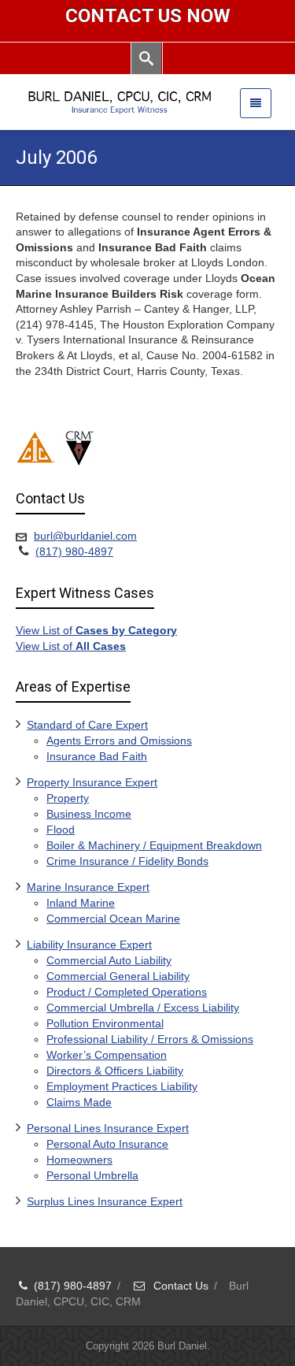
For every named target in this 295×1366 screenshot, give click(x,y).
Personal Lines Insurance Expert (108, 1128)
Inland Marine (80, 902)
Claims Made (79, 1102)
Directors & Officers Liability (114, 1070)
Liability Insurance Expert (89, 944)
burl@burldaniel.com (85, 535)
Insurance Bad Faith (96, 756)
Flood (60, 829)
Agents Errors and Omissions (119, 740)
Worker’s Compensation (106, 1055)
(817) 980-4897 (74, 551)
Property (67, 798)
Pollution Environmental (105, 1023)
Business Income (88, 813)
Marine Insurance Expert (88, 887)
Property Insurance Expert (92, 782)
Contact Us (179, 1285)
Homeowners (79, 1159)
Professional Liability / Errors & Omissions (149, 1039)
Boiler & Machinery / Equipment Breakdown (154, 845)
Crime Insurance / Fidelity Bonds (127, 861)
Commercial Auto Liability (108, 960)
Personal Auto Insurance (107, 1144)
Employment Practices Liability (121, 1086)
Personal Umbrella (92, 1175)
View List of (96, 630)
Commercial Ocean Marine (113, 918)
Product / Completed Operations (126, 992)
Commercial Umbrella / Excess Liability (142, 1007)
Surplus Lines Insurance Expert (105, 1201)
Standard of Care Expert (87, 724)
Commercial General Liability (118, 976)
